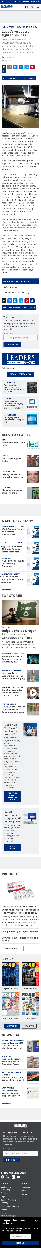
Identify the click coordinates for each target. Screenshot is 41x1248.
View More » (7, 590)
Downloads (7, 1056)
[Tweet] (26, 67)
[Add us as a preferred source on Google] (4, 71)
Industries (8, 27)
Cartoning (7, 558)
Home (4, 440)
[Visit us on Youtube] (18, 1177)
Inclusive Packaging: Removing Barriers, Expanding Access (12, 1061)
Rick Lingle (11, 57)
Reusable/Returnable (11, 670)
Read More (12, 847)
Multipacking (8, 1088)
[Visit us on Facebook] (2, 1177)
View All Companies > (20, 374)
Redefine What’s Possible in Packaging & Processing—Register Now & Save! (13, 404)
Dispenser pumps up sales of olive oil (12, 491)
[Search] (32, 7)
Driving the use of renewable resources (12, 475)
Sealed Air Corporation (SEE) (16, 293)
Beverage (22, 27)
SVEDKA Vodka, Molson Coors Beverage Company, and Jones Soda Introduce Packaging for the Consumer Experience (13, 709)
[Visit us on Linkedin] (13, 1177)
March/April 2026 (10, 1018)
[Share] (15, 67)
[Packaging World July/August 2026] (10, 974)
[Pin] (32, 67)
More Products (13, 948)
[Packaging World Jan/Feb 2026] (30, 1004)
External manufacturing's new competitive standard (13, 1077)
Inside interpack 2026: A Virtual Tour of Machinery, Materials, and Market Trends (13, 1046)
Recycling (6, 627)
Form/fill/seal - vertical (13, 526)
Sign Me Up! (12, 344)
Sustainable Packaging (12, 687)
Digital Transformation (13, 1040)
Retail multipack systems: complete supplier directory (11, 1093)
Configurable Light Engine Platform (20, 931)
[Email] (9, 67)
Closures (6, 487)
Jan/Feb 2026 (30, 1018)
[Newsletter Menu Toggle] (26, 7)
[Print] (4, 67)
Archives (29, 1026)
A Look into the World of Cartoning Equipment (13, 563)
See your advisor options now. (12, 796)
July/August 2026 (10, 988)
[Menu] (38, 7)
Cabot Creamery (11, 287)
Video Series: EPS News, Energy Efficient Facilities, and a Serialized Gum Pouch (12, 693)
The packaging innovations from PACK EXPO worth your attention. (13, 388)
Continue (20, 1243)
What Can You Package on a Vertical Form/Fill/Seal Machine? (13, 532)
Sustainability (8, 472)
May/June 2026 (30, 988)
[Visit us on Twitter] (8, 1177)
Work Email (9, 333)
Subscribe (12, 1026)
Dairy (34, 27)
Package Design (9, 704)
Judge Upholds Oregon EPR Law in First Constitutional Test (19, 634)
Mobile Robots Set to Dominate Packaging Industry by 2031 (12, 659)
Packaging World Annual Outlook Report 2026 (13, 419)
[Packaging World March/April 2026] (10, 1004)
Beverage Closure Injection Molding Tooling (20, 939)
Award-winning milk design (12, 459)
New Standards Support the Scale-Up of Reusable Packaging (13, 676)
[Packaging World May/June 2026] (30, 974)
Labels (5, 456)
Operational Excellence (13, 654)
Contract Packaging (11, 1072)
